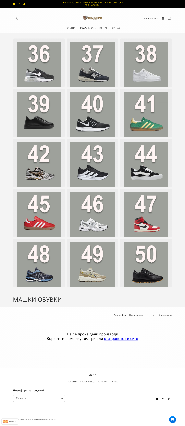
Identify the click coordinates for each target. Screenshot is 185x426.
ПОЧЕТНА (72, 381)
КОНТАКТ (103, 381)
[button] (16, 18)
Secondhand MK (27, 419)
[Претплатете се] (62, 398)
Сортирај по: (120, 315)
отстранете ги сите (121, 339)
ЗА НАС (114, 381)
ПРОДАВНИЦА (87, 381)
